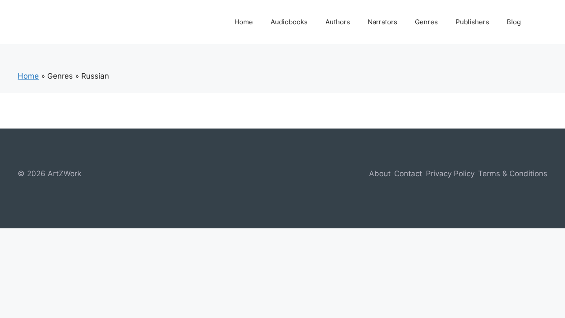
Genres (426, 22)
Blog (514, 22)
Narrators (382, 22)
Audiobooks (289, 22)
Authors (337, 22)
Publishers (472, 22)
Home (243, 22)
